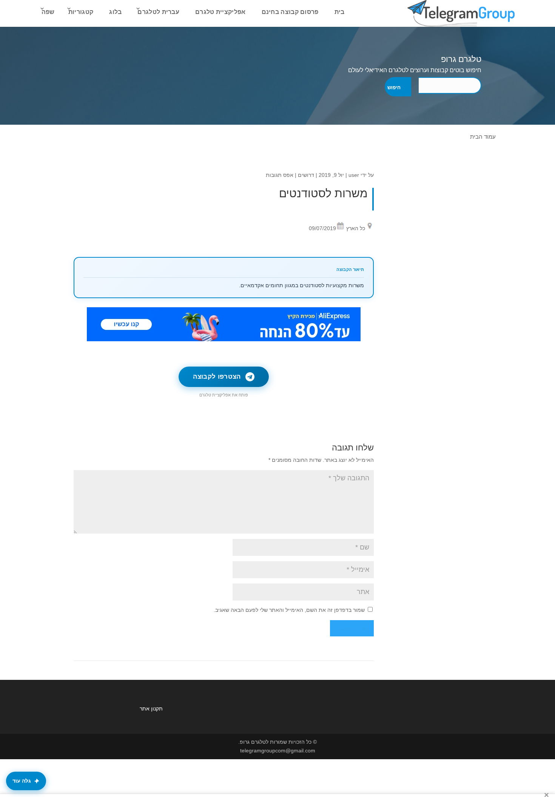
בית (340, 12)
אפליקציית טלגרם (220, 12)
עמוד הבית (483, 136)
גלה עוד (21, 781)
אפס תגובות (279, 175)
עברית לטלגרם (158, 12)
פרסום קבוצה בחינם (290, 12)
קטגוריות (80, 12)
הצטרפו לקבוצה (216, 376)
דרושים (306, 175)
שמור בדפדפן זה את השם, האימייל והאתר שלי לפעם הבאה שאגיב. (289, 610)
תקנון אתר (151, 709)
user (353, 175)
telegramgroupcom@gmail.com (277, 750)
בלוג (115, 12)
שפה (48, 12)
